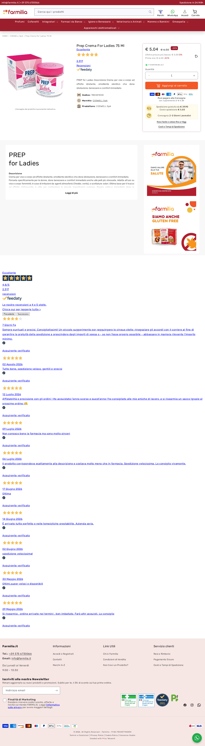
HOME (5, 36)
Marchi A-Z (59, 665)
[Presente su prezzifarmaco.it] (174, 701)
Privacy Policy (97, 735)
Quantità (149, 69)
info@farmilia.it (10, 2)
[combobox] (94, 12)
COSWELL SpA (16, 36)
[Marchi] (160, 11)
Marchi (160, 15)
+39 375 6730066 (20, 653)
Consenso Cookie (127, 735)
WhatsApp (172, 15)
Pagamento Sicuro (164, 659)
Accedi (185, 15)
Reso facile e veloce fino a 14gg (171, 122)
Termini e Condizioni (79, 735)
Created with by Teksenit (102, 738)
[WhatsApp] (172, 11)
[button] (195, 11)
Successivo (23, 314)
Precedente (9, 314)
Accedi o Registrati (63, 654)
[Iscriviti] (56, 690)
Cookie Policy (111, 735)
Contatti (57, 659)
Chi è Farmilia (110, 654)
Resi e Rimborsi (162, 654)
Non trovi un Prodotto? (115, 665)
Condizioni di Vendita (114, 659)
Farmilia (105, 732)
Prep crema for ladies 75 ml (38, 36)
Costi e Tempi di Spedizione (171, 126)
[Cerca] (150, 11)
